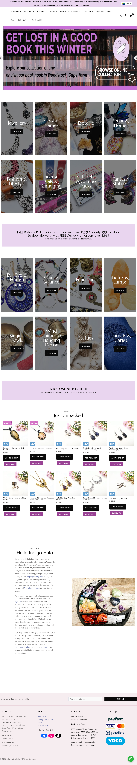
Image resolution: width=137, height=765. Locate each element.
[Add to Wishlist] (25, 424)
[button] (20, 11)
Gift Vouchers (42, 725)
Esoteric (41, 11)
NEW (109, 11)
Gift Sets (100, 11)
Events (39, 722)
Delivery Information (45, 719)
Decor (52, 11)
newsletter (45, 647)
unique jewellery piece (35, 576)
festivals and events (32, 588)
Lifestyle (87, 11)
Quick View (10, 464)
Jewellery (15, 11)
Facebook (27, 647)
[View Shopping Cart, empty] (131, 16)
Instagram (19, 647)
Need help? (22, 20)
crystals (18, 601)
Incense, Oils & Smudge (69, 11)
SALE (12, 20)
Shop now (17, 131)
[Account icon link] (126, 15)
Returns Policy (77, 716)
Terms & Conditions (79, 719)
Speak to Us (41, 716)
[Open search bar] (121, 16)
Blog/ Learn (37, 20)
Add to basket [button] (11, 458)
